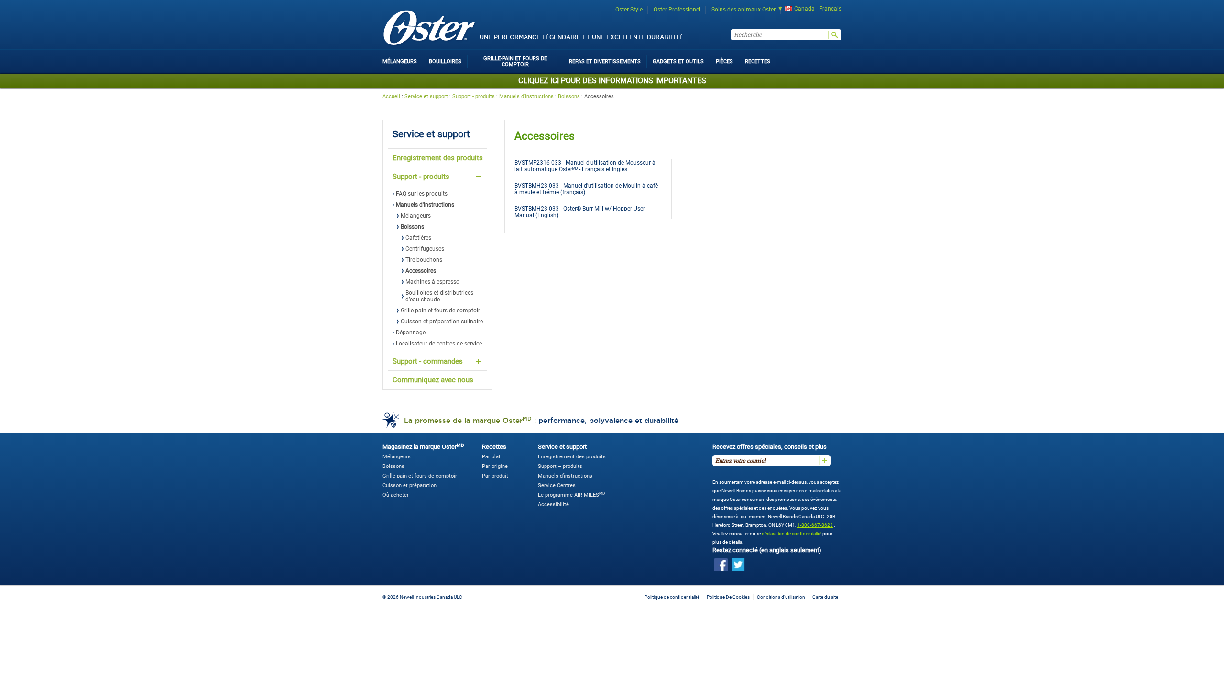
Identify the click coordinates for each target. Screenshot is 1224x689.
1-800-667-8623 (815, 525)
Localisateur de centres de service (439, 343)
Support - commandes (428, 361)
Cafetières (418, 237)
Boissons (569, 96)
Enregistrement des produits (438, 158)
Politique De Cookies (728, 597)
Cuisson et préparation (409, 485)
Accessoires (420, 270)
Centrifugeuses (424, 248)
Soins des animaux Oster (743, 9)
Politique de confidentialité (672, 597)
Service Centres (557, 485)
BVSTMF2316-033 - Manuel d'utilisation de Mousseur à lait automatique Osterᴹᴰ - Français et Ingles (585, 166)
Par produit (495, 476)
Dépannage (411, 332)
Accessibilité (553, 504)
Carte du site (825, 597)
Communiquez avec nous (433, 380)
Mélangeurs (416, 215)
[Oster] (429, 28)
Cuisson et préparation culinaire (442, 321)
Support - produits (473, 96)
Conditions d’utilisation (781, 597)
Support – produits (560, 466)
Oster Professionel (677, 9)
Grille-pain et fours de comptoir (440, 310)
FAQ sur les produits (422, 193)
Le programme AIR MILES (571, 495)
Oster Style (629, 9)
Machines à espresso (432, 281)
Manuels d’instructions (565, 476)
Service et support (426, 96)
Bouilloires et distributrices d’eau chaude (439, 296)
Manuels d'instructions (526, 96)
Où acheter (395, 495)
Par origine (495, 466)
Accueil (391, 96)
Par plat (491, 457)
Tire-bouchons (423, 259)
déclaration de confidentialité (791, 533)
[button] (806, 9)
